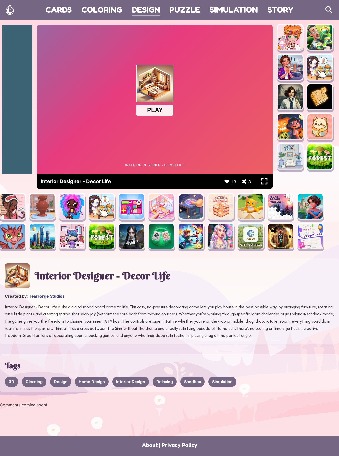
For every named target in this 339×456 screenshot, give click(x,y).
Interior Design (130, 381)
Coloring (101, 10)
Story (281, 10)
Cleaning (34, 381)
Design (146, 10)
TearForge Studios (47, 296)
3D (11, 381)
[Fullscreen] (264, 181)
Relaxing (164, 381)
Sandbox (192, 381)
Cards (58, 10)
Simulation (234, 10)
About (150, 445)
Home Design (92, 381)
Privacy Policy (179, 445)
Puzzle (185, 10)
